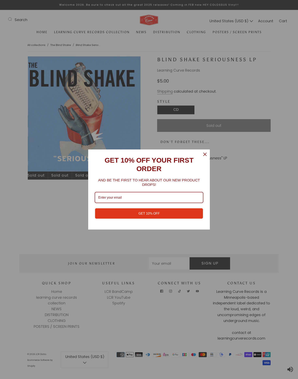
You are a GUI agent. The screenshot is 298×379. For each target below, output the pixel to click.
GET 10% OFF (149, 213)
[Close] (205, 154)
